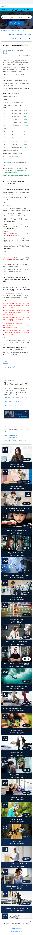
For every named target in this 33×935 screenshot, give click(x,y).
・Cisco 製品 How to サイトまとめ (13, 435)
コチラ (7, 354)
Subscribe (20, 34)
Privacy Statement (16, 928)
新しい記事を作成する (16, 23)
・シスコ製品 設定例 (9, 437)
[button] (5, 368)
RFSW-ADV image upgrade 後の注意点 (15, 45)
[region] (16, 927)
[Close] (30, 921)
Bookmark (12, 34)
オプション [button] (28, 34)
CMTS (5, 362)
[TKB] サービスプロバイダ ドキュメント (13, 30)
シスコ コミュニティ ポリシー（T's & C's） (16, 398)
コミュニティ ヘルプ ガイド (11, 401)
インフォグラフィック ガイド (12, 405)
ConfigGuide (6, 162)
